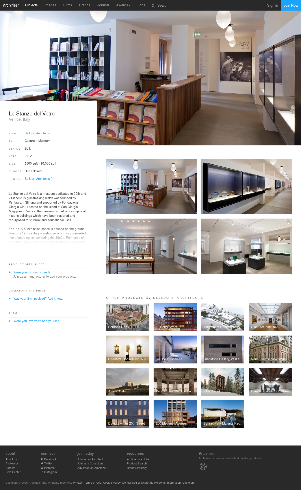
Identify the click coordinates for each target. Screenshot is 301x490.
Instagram (50, 472)
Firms (67, 4)
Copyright (188, 482)
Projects (31, 4)
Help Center (13, 472)
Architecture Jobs (138, 459)
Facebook (50, 459)
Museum (44, 140)
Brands (84, 4)
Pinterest (49, 468)
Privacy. (78, 482)
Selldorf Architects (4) (40, 178)
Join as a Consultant (90, 463)
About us (11, 459)
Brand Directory (137, 468)
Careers (10, 468)
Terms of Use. (93, 482)
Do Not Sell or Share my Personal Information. (152, 482)
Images (50, 4)
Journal (103, 4)
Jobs (141, 4)
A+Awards (12, 463)
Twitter (47, 463)
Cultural (30, 140)
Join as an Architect (90, 459)
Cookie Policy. (112, 482)
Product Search (137, 463)
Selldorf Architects (37, 133)
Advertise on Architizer (91, 468)
